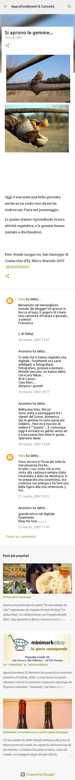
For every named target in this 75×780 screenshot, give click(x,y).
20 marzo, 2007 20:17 (34, 392)
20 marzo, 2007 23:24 (34, 444)
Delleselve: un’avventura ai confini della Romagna (35, 732)
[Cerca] (69, 6)
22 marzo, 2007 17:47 (34, 527)
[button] (7, 45)
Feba (21, 299)
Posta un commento (21, 536)
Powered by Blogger (40, 774)
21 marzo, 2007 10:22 (34, 496)
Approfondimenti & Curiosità (32, 6)
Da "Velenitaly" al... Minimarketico (25, 664)
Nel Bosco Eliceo (17, 267)
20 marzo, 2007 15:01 (34, 339)
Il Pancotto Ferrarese (17, 597)
